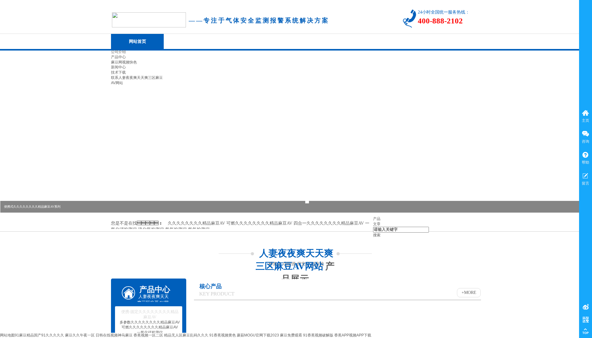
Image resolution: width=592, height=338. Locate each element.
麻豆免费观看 (291, 335)
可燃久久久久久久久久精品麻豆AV (149, 327)
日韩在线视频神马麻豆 (114, 335)
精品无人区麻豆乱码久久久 (186, 335)
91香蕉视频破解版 (318, 335)
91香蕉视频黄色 (222, 335)
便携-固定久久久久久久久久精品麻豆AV (150, 314)
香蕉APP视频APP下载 (352, 335)
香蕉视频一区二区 (148, 335)
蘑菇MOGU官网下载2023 (258, 335)
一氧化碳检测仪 (150, 332)
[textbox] (401, 230)
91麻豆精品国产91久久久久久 (39, 335)
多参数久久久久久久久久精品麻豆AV (150, 322)
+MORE (469, 292)
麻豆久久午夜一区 (80, 335)
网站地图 (7, 335)
